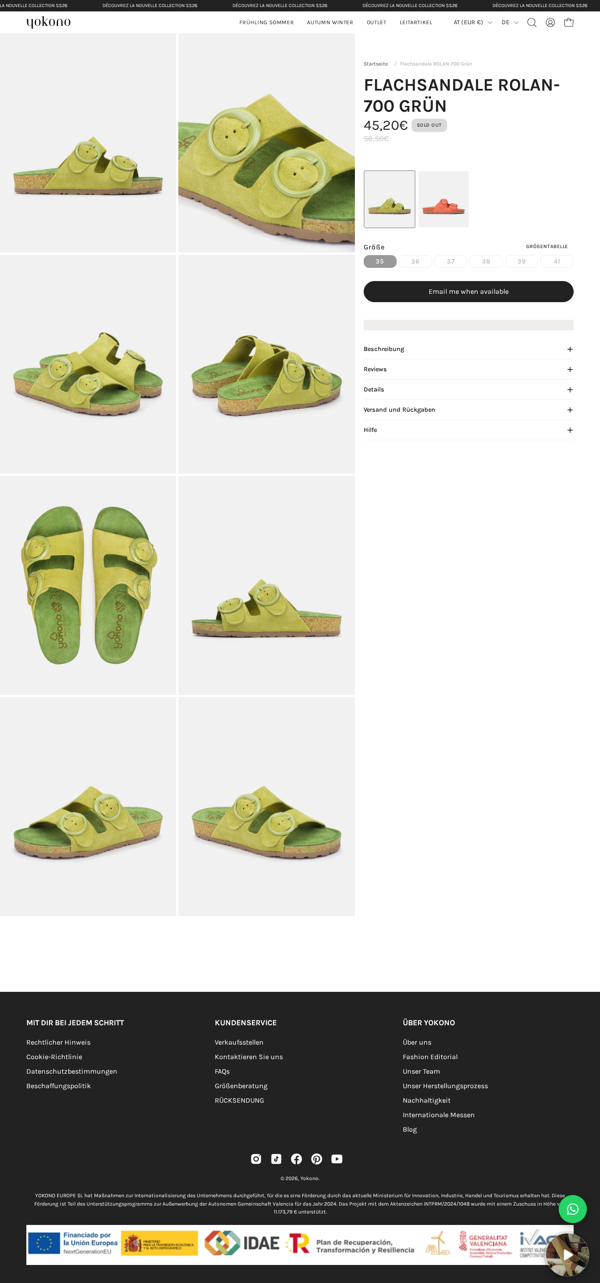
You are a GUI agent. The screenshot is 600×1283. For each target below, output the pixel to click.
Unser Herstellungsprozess (445, 1086)
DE (506, 22)
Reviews (375, 369)
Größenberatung (241, 1086)
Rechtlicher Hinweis (58, 1042)
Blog (410, 1129)
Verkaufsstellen (239, 1042)
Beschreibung (384, 349)
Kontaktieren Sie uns (249, 1057)
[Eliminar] (587, 1228)
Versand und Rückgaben (399, 409)
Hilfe (370, 430)
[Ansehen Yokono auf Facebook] (296, 1159)
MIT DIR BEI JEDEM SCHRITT (75, 1022)
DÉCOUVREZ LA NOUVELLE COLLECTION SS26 (149, 5)
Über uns (417, 1042)
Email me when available (469, 291)
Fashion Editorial (430, 1057)
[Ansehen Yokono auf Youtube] (336, 1159)
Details (374, 389)
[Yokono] (52, 23)
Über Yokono (429, 1022)
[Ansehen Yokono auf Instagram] (256, 1159)
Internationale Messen (439, 1115)
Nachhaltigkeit (427, 1100)
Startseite (376, 64)
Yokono (309, 1178)
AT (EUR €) (469, 22)
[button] (330, 22)
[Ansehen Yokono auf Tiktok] (276, 1159)
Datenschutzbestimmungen (71, 1071)
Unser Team (421, 1071)
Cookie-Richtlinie (54, 1057)
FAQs (222, 1071)
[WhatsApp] (573, 1209)
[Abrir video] (567, 1255)
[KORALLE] (444, 199)
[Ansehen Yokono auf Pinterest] (316, 1159)
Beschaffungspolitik (58, 1086)
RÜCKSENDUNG (239, 1100)
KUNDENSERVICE (246, 1022)
